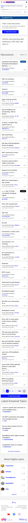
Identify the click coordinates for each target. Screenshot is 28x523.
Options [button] (22, 54)
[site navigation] (2, 2)
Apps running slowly (9, 99)
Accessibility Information (21, 507)
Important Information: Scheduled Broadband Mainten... (10, 64)
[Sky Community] (9, 2)
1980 (19, 391)
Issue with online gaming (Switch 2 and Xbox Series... (11, 366)
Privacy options (4, 505)
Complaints (3, 508)
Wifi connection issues (10, 152)
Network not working (9, 170)
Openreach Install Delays (11, 282)
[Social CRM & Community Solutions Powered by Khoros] (23, 519)
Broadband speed (8, 291)
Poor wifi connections (9, 204)
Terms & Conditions (22, 505)
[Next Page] (24, 391)
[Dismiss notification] (26, 7)
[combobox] (13, 12)
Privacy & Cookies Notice (7, 507)
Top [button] (15, 502)
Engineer (5, 263)
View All (14, 494)
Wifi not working (8, 79)
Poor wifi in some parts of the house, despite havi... (10, 321)
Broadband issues (8, 310)
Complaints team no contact (12, 445)
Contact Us (24, 508)
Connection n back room (10, 231)
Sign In (26, 2)
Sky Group (3, 510)
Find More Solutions (14, 451)
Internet (4, 89)
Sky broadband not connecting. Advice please (8, 112)
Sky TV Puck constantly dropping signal (9, 193)
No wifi (4, 223)
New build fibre (7, 135)
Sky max (5, 212)
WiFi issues (6, 272)
